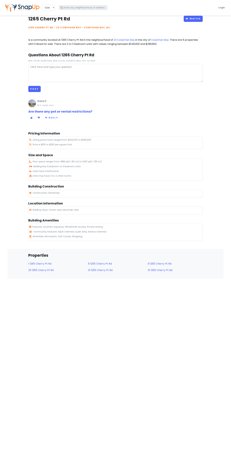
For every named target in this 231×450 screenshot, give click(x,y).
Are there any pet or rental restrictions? (60, 111)
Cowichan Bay (160, 40)
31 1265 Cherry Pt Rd (100, 270)
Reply (53, 117)
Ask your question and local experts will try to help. (62, 60)
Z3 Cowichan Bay (68, 27)
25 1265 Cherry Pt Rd (41, 270)
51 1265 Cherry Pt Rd (160, 270)
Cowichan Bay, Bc (97, 27)
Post (34, 89)
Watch (195, 18)
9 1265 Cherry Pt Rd (159, 264)
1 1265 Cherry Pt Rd (39, 264)
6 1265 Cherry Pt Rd (100, 264)
